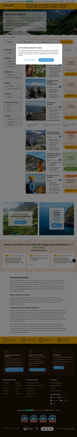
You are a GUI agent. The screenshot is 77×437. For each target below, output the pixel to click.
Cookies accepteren (46, 60)
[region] (39, 54)
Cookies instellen (29, 60)
